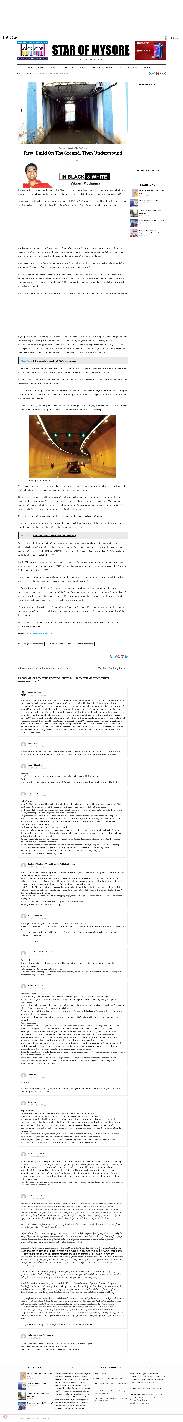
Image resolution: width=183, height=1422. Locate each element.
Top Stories (83, 148)
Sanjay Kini (32, 692)
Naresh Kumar (34, 915)
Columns (82, 67)
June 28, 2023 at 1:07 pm (37, 1105)
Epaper (175, 38)
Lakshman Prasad (35, 1153)
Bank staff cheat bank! (148, 200)
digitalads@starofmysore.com (152, 1394)
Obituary (96, 67)
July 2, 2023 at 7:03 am (36, 1198)
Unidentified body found (112, 668)
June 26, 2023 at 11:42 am (37, 988)
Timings (135, 67)
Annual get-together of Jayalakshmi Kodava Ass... (150, 231)
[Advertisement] (74, 17)
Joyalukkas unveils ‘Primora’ (152, 220)
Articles (69, 67)
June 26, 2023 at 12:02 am (37, 955)
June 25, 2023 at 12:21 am (37, 768)
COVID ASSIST (54, 67)
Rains (70, 643)
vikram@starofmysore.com (39, 633)
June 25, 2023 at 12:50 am (37, 795)
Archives (109, 67)
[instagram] (11, 38)
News (40, 67)
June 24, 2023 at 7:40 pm (37, 695)
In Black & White (72, 148)
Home (30, 67)
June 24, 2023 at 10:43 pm (37, 746)
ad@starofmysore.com (147, 1397)
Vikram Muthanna (85, 643)
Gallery (122, 67)
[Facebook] (3, 38)
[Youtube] (15, 38)
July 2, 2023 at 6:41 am (36, 1156)
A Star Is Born (105, 1373)
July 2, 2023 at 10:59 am (36, 1338)
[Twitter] (7, 38)
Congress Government (33, 643)
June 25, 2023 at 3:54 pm (37, 918)
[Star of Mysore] (85, 53)
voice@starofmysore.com (139, 1403)
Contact (148, 67)
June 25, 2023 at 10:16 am (37, 867)
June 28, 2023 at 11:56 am (37, 1077)
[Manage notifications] (5, 1417)
